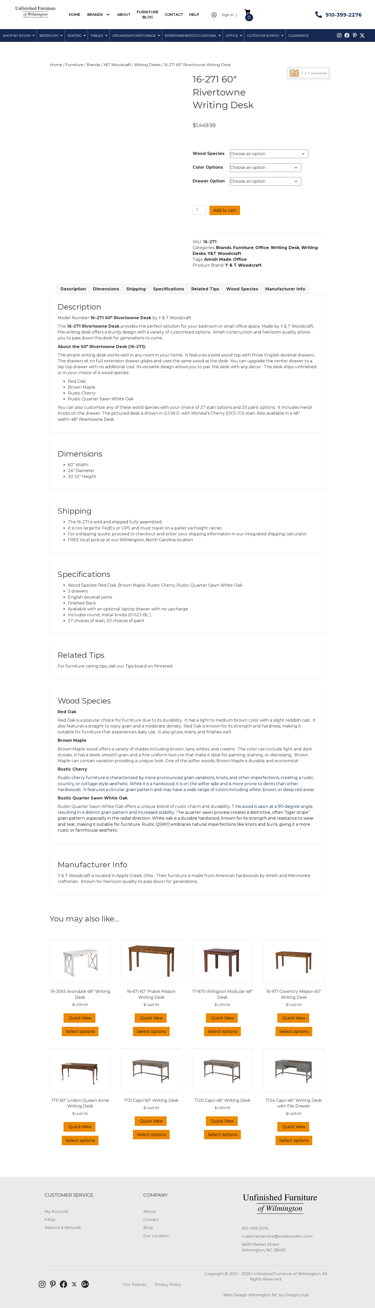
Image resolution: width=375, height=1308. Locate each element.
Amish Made (217, 259)
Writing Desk (285, 247)
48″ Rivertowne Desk (92, 419)
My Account (56, 1211)
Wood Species (208, 153)
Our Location (156, 1235)
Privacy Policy (168, 1284)
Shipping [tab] (136, 289)
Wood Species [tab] (242, 289)
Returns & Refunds (63, 1227)
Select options (80, 1031)
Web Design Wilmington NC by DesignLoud (265, 1294)
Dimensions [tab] (106, 289)
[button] (107, 14)
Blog (148, 1227)
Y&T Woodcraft (117, 65)
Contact (151, 1219)
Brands (93, 65)
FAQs (50, 1219)
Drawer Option (209, 181)
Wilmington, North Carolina (148, 539)
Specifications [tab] (168, 289)
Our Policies (134, 1284)
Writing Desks (147, 65)
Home (56, 65)
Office (262, 247)
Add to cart (224, 210)
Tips (129, 666)
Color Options (208, 167)
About (149, 1211)
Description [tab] (73, 289)
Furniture (74, 65)
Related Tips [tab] (205, 289)
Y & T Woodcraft (243, 265)
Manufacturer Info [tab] (285, 289)
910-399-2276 (255, 1228)
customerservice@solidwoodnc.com (277, 1236)
